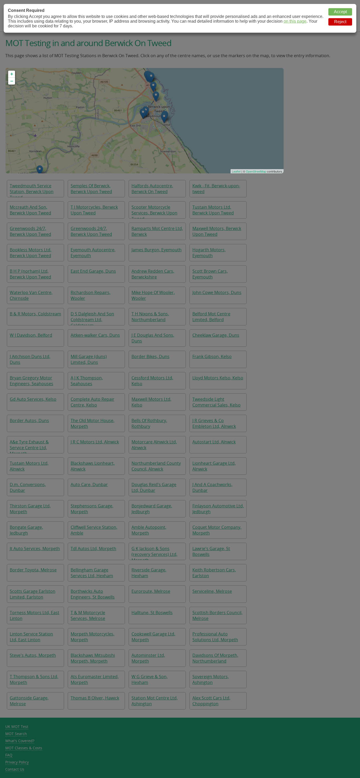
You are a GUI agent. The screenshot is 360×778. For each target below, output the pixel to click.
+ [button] (11, 74)
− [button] (11, 81)
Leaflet (236, 171)
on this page (295, 21)
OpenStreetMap (256, 171)
